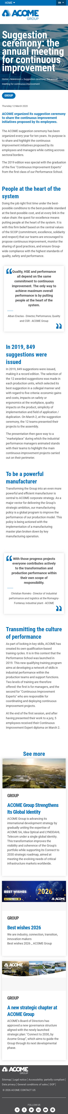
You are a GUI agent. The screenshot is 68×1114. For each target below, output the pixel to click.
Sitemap (6, 1079)
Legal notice (20, 1079)
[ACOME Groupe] (15, 1069)
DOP (52, 1084)
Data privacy (9, 1084)
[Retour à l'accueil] (20, 14)
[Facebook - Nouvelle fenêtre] (24, 1109)
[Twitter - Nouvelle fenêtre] (31, 1109)
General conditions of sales (32, 1084)
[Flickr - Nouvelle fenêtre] (52, 1109)
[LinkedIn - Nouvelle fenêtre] (38, 1109)
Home (5, 79)
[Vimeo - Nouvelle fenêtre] (17, 1109)
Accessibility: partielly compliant (47, 1079)
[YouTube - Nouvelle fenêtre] (45, 1109)
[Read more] (34, 817)
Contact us (27, 1090)
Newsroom (15, 79)
